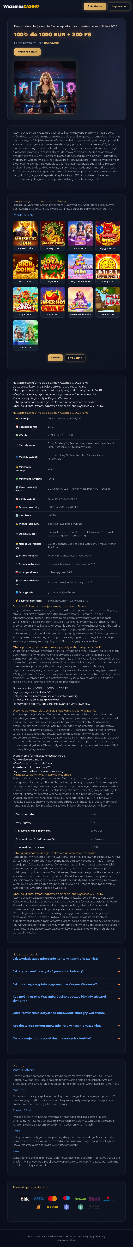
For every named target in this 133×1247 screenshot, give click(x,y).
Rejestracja (95, 6)
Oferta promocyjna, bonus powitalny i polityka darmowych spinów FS (57, 390)
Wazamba (21, 6)
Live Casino (75, 357)
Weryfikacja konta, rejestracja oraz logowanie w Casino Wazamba (55, 394)
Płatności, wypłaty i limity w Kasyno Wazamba (42, 398)
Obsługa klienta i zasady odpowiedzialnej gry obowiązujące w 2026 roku (59, 406)
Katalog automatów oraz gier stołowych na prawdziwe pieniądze (54, 402)
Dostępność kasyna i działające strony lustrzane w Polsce (49, 386)
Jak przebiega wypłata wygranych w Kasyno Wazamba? (55, 984)
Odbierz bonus (27, 51)
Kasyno (55, 357)
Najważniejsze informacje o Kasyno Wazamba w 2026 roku (50, 382)
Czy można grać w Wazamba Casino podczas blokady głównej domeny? (59, 998)
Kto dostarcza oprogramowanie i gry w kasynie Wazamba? (57, 1025)
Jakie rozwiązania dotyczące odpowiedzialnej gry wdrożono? (59, 1013)
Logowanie (119, 6)
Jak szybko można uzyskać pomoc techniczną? (48, 971)
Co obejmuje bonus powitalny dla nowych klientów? (52, 1038)
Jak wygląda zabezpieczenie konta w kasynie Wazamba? (55, 958)
